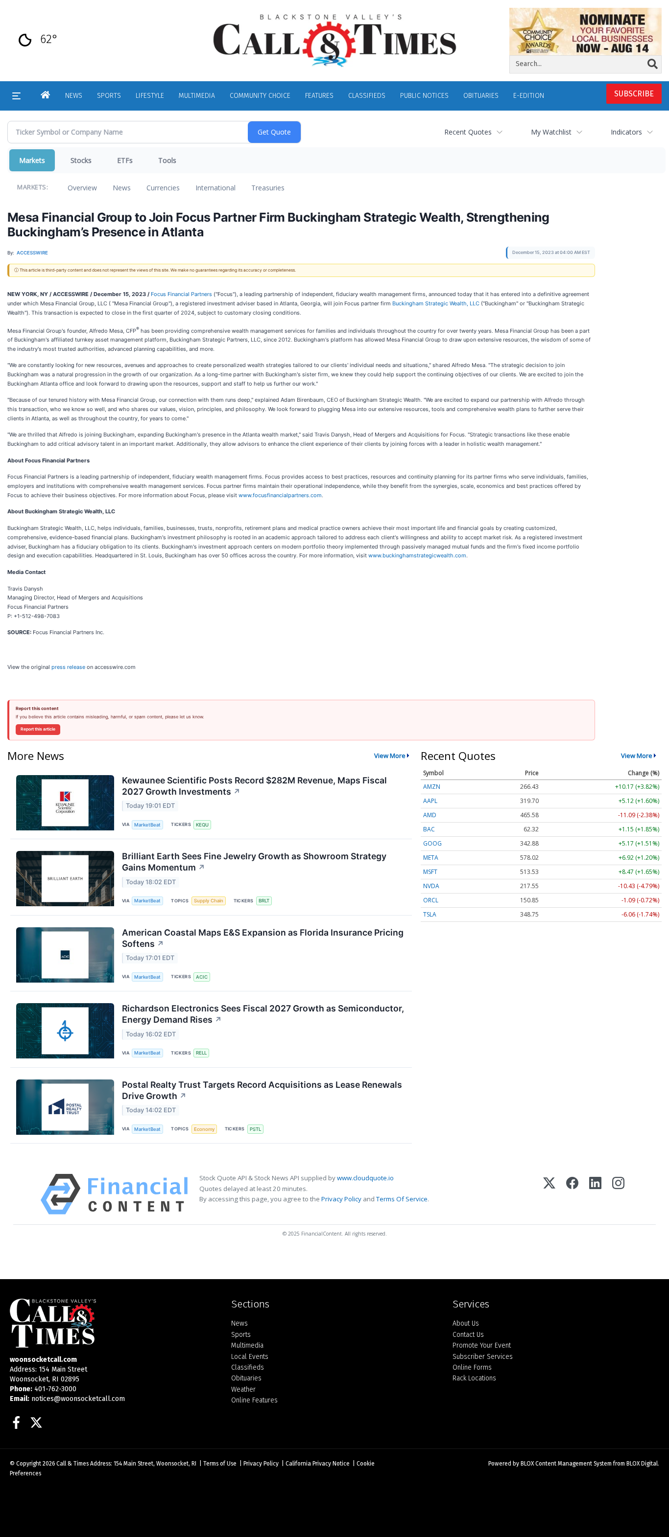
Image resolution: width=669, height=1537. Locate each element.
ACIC (202, 977)
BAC (429, 829)
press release (68, 667)
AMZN (431, 786)
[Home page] (334, 40)
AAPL (430, 801)
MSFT (430, 872)
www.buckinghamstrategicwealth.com (417, 555)
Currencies (163, 187)
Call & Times (72, 1463)
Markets (32, 160)
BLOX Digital (642, 1463)
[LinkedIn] (595, 1194)
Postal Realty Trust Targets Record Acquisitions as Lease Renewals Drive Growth (262, 1090)
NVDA (431, 886)
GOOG (432, 843)
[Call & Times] (113, 1323)
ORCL (430, 900)
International (215, 187)
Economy (204, 1129)
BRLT (264, 900)
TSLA (429, 914)
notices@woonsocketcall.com (78, 1399)
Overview (82, 187)
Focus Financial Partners (182, 294)
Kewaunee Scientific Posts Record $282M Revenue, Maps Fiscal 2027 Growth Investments (254, 786)
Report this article (38, 729)
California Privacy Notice (318, 1463)
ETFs (125, 160)
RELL (201, 1052)
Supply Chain (208, 900)
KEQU (202, 824)
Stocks (81, 160)
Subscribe (634, 93)
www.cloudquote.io (365, 1177)
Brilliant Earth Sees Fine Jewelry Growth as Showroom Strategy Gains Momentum (254, 861)
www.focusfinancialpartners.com (280, 495)
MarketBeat (147, 824)
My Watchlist (551, 132)
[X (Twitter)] (549, 1194)
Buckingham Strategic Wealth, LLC (435, 303)
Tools (167, 160)
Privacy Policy (341, 1198)
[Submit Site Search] (653, 64)
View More (390, 755)
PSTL (255, 1129)
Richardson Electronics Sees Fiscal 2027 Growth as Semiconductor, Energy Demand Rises (263, 1014)
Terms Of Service (402, 1198)
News (122, 187)
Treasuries (268, 187)
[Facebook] (572, 1194)
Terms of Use (220, 1463)
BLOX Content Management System (566, 1463)
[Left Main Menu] (16, 96)
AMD (429, 815)
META (430, 857)
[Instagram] (618, 1194)
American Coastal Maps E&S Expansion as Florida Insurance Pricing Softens (263, 938)
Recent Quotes (468, 132)
